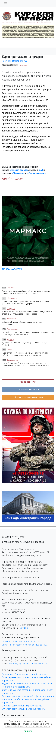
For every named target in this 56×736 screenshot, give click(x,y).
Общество (11, 308)
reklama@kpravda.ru (19, 663)
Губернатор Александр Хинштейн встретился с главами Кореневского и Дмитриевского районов (26, 292)
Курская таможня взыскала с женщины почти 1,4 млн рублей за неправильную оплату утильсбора (25, 354)
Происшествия (12, 329)
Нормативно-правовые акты (16, 687)
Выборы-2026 (12, 319)
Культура (10, 339)
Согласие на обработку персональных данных (24, 645)
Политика (10, 288)
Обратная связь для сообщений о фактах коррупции (28, 696)
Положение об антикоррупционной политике (24, 674)
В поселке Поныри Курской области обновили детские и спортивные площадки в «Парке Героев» (27, 313)
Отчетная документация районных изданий (23, 709)
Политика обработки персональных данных (23, 641)
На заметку (23, 65)
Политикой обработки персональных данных (27, 726)
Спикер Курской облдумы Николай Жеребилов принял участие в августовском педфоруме (25, 302)
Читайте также (12, 179)
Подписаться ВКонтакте (28, 389)
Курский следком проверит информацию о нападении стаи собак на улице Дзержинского (28, 333)
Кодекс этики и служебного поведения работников (27, 683)
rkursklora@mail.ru (39, 663)
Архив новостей (28, 382)
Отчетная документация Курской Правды (22, 705)
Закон (9, 350)
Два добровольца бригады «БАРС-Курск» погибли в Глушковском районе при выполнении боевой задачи (25, 364)
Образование (12, 298)
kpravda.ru (23, 628)
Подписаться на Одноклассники (29, 397)
